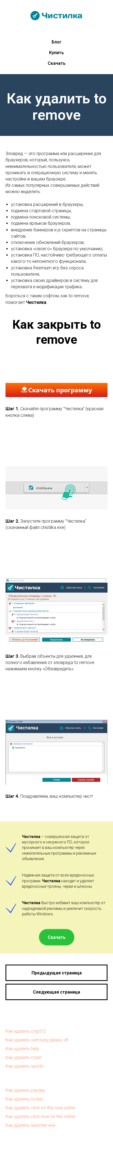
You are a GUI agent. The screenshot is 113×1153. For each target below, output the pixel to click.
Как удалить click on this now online (40, 1107)
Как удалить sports (24, 1066)
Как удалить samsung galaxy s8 (36, 1040)
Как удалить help (22, 1048)
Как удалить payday (25, 1090)
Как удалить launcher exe (30, 1125)
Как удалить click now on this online (40, 1116)
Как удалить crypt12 (25, 1031)
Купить (56, 52)
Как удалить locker (24, 1099)
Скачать (57, 63)
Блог (56, 42)
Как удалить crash (23, 1057)
